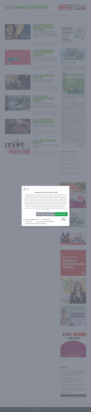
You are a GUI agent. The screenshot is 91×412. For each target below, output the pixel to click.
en (28, 189)
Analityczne (36, 219)
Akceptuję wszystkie (61, 214)
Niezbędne (27, 219)
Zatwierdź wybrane (49, 214)
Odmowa (39, 214)
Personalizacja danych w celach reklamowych (36, 223)
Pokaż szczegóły (63, 219)
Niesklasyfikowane (46, 219)
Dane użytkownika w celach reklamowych (44, 221)
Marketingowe (28, 221)
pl (24, 189)
